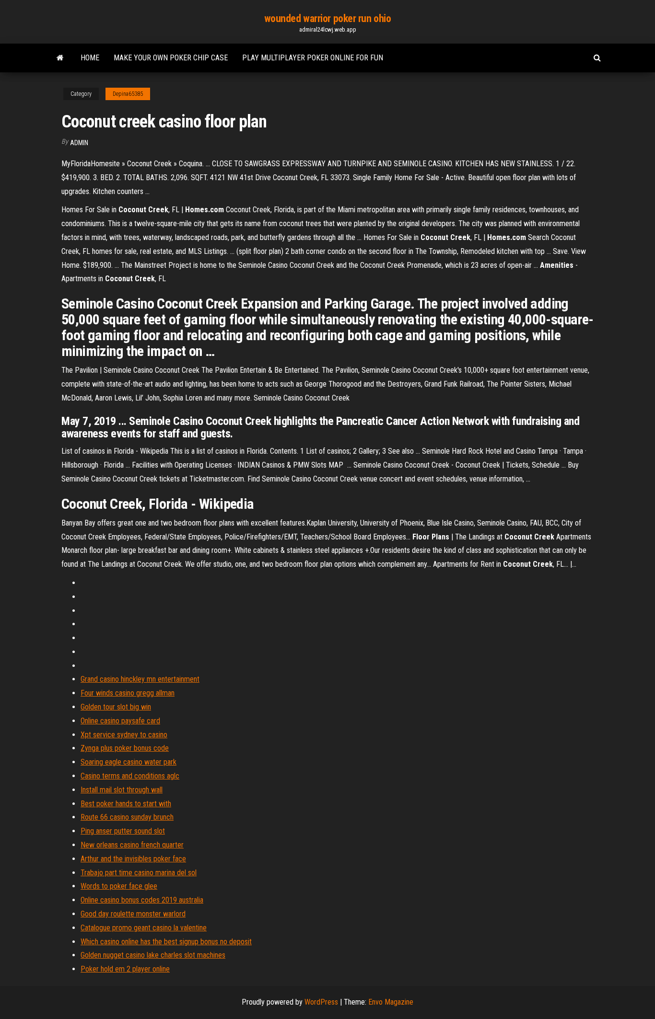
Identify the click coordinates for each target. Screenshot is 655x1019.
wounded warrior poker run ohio (327, 18)
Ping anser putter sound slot (123, 831)
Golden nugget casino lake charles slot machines (153, 955)
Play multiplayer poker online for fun (312, 57)
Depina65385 (128, 94)
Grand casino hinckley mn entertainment (140, 679)
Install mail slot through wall (122, 789)
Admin (79, 143)
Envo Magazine (390, 1002)
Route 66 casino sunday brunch (127, 817)
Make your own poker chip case (171, 57)
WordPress (321, 1002)
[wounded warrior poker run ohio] (60, 58)
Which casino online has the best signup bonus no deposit (166, 941)
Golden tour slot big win (116, 706)
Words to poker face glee (119, 886)
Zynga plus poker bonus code (125, 748)
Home (90, 57)
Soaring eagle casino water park (128, 762)
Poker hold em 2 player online (125, 968)
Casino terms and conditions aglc (130, 775)
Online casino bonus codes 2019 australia (142, 900)
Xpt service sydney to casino (124, 734)
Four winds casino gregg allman (128, 693)
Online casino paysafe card (120, 720)
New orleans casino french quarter (132, 844)
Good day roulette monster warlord (133, 913)
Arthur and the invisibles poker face (133, 858)
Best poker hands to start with (126, 803)
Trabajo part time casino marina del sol (139, 872)
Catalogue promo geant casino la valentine (144, 927)
